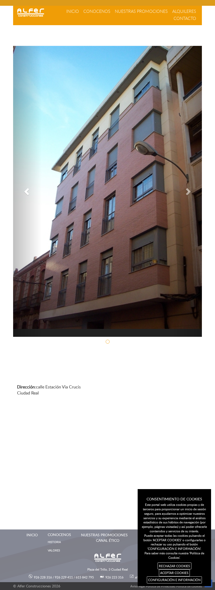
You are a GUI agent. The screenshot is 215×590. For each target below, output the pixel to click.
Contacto (185, 18)
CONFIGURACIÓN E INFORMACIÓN (174, 580)
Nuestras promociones (141, 11)
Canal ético (107, 540)
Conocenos (96, 11)
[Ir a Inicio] (30, 12)
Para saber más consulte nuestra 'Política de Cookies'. (174, 555)
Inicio (72, 11)
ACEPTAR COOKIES (174, 573)
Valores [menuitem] (54, 550)
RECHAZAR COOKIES (174, 566)
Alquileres (184, 11)
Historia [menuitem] (54, 542)
